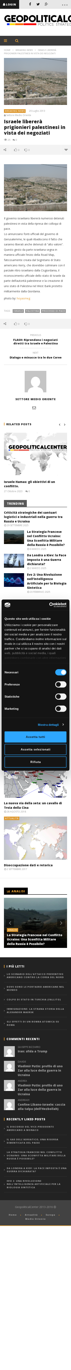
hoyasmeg (23, 298)
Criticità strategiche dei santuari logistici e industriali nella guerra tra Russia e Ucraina (33, 517)
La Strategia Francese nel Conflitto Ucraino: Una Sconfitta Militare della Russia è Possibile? (34, 939)
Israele (18, 310)
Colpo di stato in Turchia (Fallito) (34, 999)
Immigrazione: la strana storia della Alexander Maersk (35, 1010)
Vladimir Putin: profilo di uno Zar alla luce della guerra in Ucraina (40, 1070)
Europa (50, 1214)
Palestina (32, 310)
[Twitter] (38, 4)
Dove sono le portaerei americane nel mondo (35, 988)
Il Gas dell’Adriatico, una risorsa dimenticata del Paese (32, 1141)
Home (7, 50)
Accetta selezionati (35, 749)
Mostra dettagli (48, 724)
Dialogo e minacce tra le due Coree (36, 355)
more (66, 150)
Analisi (12, 929)
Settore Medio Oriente (18, 115)
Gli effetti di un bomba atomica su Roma (33, 1023)
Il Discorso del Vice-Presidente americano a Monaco (30, 1128)
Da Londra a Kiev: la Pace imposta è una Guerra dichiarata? (46, 559)
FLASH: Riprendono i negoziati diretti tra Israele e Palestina (35, 340)
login (11, 4)
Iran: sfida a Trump (32, 1051)
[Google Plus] (46, 4)
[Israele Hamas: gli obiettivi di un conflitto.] (35, 454)
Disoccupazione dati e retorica (28, 865)
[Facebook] (30, 4)
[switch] (60, 684)
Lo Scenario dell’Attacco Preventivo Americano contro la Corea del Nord (35, 976)
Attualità (12, 818)
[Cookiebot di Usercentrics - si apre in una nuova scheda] (50, 604)
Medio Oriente (35, 1218)
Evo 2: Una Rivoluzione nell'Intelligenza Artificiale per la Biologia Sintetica (34, 1184)
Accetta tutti (35, 737)
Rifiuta (35, 762)
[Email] (34, 408)
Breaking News (24, 50)
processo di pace (53, 310)
